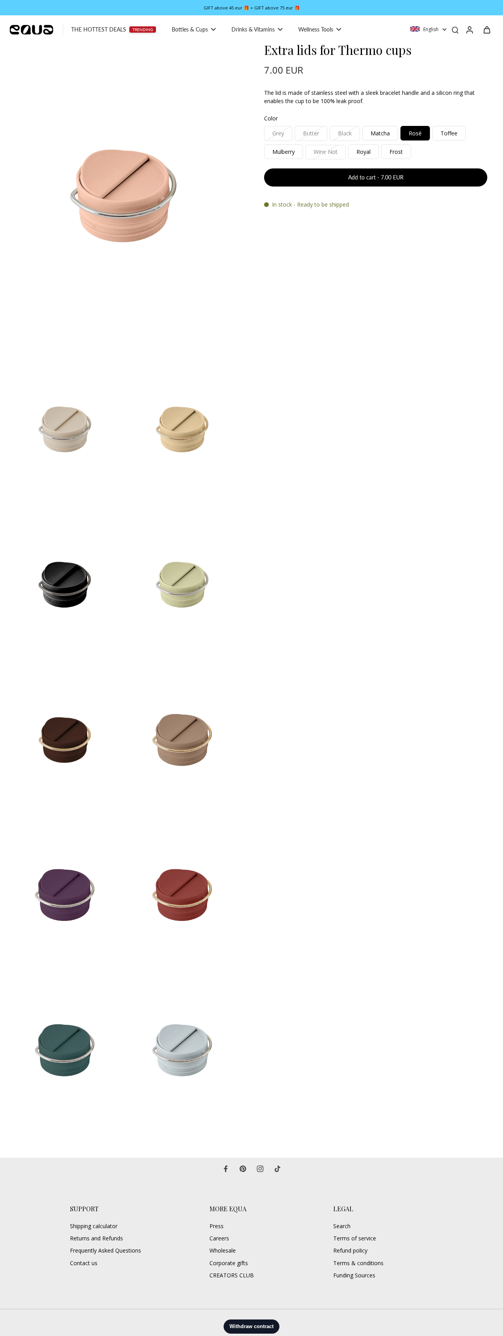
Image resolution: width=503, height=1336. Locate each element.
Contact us (83, 1263)
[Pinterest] (243, 1168)
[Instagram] (260, 1168)
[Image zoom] (123, 196)
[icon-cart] (486, 29)
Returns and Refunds (96, 1238)
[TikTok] (277, 1168)
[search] (455, 29)
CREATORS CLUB (231, 1275)
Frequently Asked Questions (105, 1250)
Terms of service (354, 1238)
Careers (219, 1238)
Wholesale (222, 1250)
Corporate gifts (228, 1263)
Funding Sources (354, 1275)
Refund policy (350, 1250)
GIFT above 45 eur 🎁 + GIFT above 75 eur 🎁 (252, 8)
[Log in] (469, 29)
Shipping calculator (93, 1226)
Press (216, 1226)
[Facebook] (225, 1168)
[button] (375, 178)
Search (342, 1226)
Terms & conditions (358, 1263)
